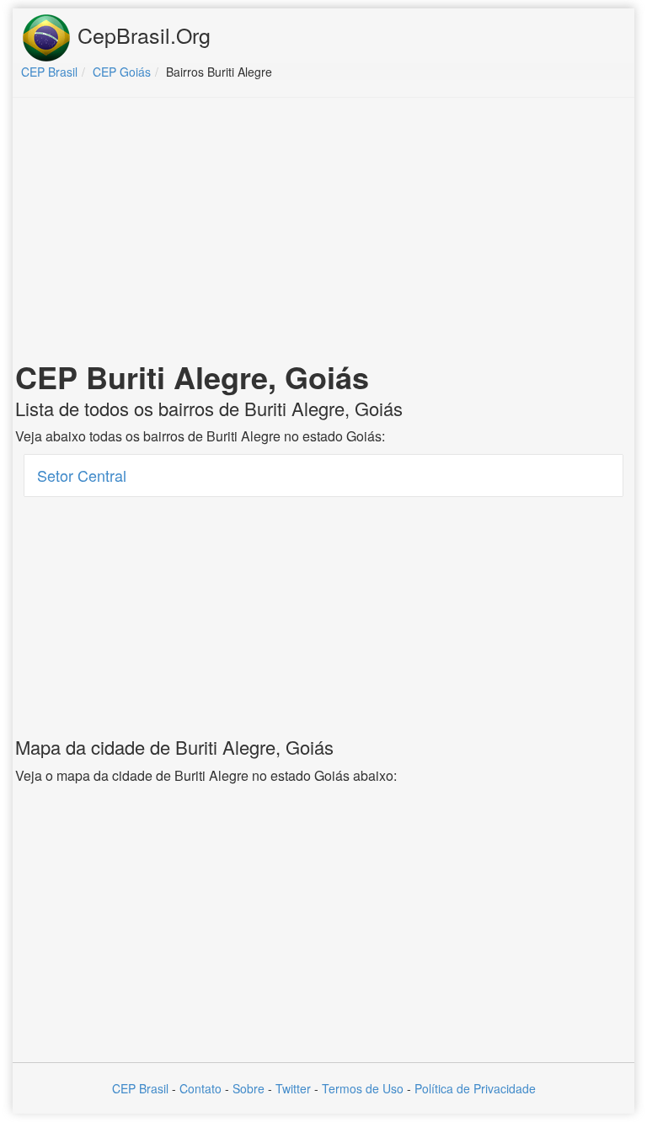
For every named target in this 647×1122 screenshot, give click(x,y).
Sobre (249, 1088)
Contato (200, 1088)
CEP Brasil (140, 1088)
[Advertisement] (323, 232)
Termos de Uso (363, 1088)
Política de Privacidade (475, 1088)
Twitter (293, 1088)
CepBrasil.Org (141, 34)
